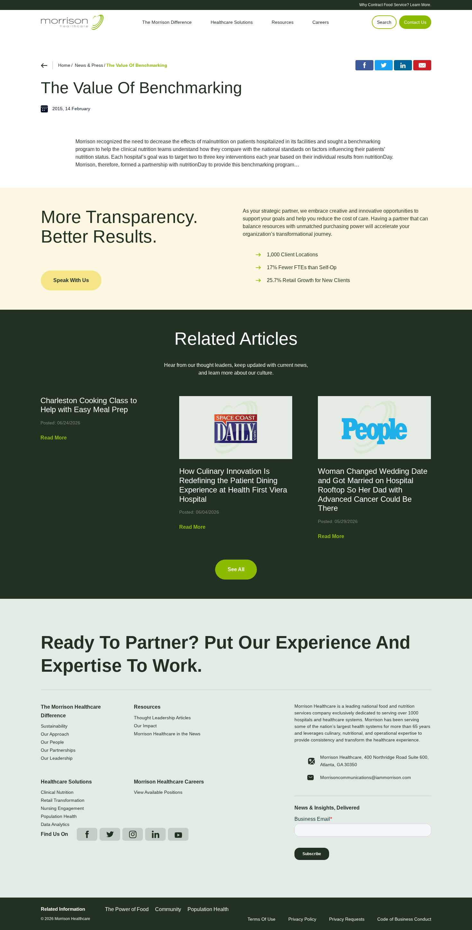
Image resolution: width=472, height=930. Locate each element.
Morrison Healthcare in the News (167, 733)
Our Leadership (57, 758)
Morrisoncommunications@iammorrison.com (365, 777)
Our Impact (145, 725)
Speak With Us (71, 280)
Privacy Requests (346, 919)
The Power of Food (127, 909)
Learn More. (420, 5)
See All (236, 569)
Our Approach (55, 734)
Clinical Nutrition (57, 792)
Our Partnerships (58, 750)
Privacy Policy (302, 919)
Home (64, 65)
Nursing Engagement (62, 808)
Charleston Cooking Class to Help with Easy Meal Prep (88, 405)
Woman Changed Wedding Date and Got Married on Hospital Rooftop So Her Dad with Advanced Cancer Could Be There (372, 489)
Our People (52, 742)
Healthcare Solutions (66, 781)
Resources (147, 707)
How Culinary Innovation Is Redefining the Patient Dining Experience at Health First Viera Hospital (233, 485)
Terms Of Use (261, 919)
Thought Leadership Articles (162, 717)
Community (168, 909)
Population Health (59, 816)
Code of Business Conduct (404, 919)
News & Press (89, 65)
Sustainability (54, 726)
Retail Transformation (62, 800)
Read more (53, 437)
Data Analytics (55, 824)
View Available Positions (158, 792)
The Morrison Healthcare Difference (71, 711)
